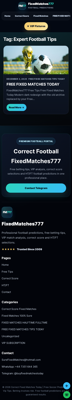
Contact (6, 292)
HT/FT (5, 285)
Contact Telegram (36, 188)
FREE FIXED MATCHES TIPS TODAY (23, 329)
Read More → (16, 107)
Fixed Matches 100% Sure (17, 315)
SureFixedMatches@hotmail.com (21, 359)
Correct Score (22, 16)
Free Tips (7, 271)
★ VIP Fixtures (36, 26)
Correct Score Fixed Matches (19, 309)
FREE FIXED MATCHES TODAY (33, 84)
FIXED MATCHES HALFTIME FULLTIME (24, 322)
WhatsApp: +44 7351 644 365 (20, 366)
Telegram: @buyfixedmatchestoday (22, 373)
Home (8, 16)
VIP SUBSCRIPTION (13, 343)
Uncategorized (10, 336)
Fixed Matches (40, 16)
